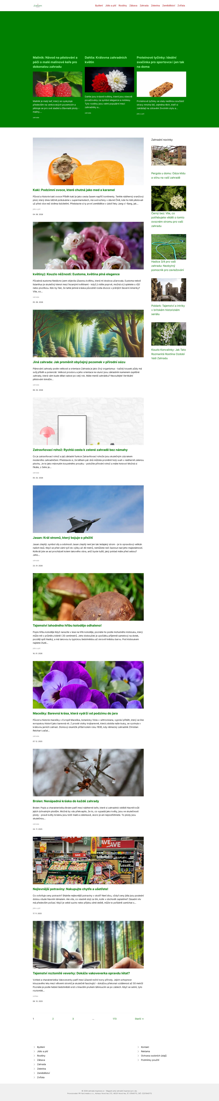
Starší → (139, 1018)
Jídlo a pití (110, 5)
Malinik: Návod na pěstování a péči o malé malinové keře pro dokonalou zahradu (55, 62)
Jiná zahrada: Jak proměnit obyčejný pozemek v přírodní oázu (79, 362)
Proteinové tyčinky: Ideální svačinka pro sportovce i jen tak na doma (160, 62)
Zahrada (144, 5)
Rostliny (123, 5)
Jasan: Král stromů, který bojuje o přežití (63, 538)
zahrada (36, 117)
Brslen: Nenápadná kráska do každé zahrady (66, 801)
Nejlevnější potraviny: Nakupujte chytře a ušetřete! (70, 889)
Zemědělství (168, 5)
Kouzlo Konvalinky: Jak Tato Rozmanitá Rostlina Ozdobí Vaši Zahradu (168, 354)
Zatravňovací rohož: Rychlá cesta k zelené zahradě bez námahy (80, 450)
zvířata (35, 996)
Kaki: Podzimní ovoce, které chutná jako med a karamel (74, 190)
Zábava (133, 5)
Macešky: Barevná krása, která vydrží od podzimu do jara (75, 713)
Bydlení (99, 5)
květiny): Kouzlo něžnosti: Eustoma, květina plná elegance (76, 274)
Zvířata (181, 5)
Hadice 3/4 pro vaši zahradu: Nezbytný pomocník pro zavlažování (167, 266)
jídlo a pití (140, 114)
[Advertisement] (109, 36)
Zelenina (155, 5)
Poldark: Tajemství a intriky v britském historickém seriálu (168, 310)
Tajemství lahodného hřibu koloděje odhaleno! (67, 625)
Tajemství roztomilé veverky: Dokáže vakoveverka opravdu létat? (81, 973)
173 (114, 1018)
